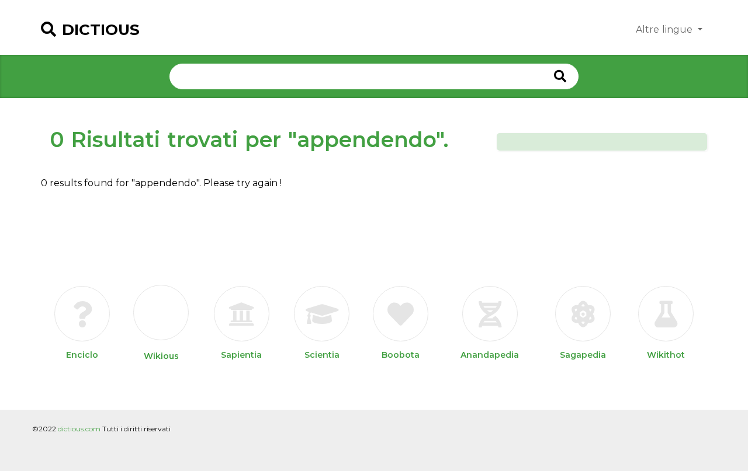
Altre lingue (665, 29)
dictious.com (79, 428)
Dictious (101, 29)
